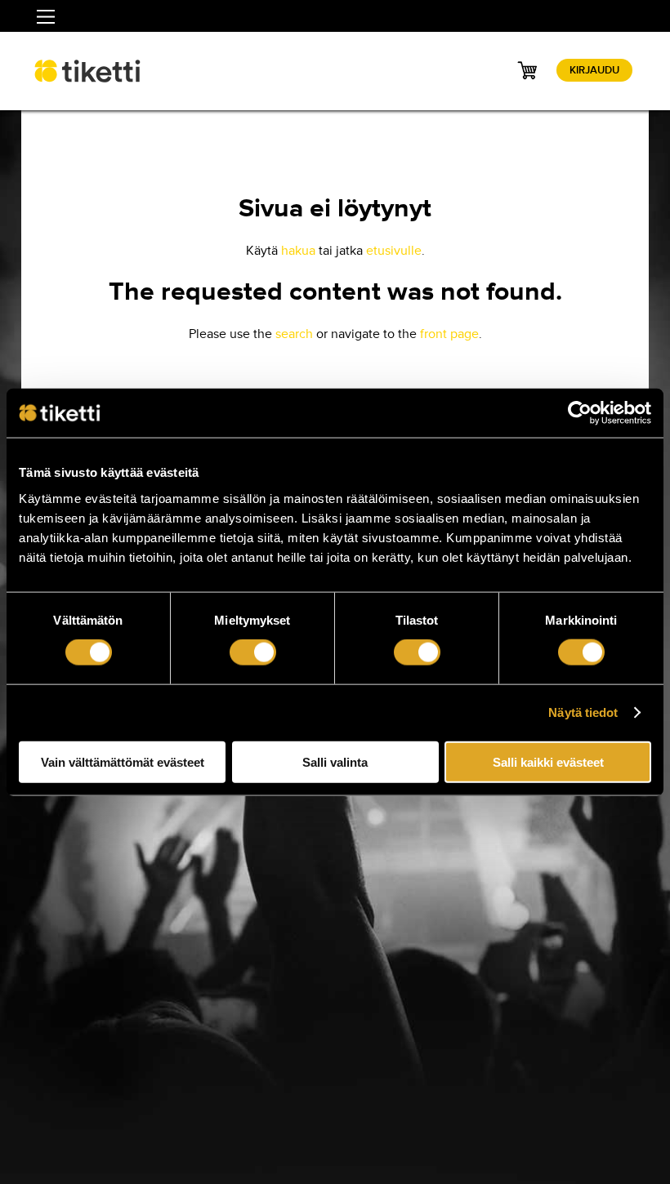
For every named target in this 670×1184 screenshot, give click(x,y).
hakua (298, 251)
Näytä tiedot (583, 712)
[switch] (253, 652)
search (294, 334)
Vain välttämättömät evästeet (122, 761)
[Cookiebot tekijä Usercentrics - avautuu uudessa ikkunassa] (579, 413)
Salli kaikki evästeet (548, 761)
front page (449, 334)
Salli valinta (335, 761)
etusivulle (394, 251)
